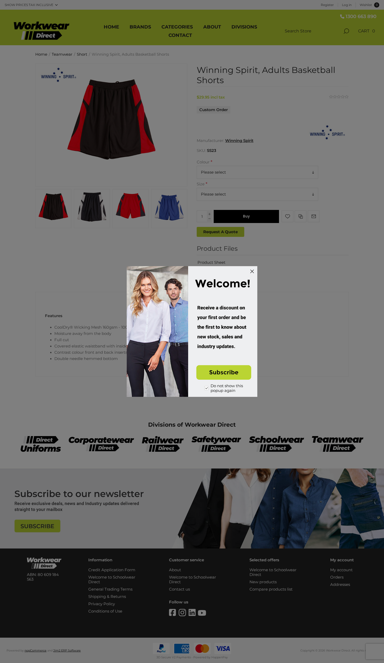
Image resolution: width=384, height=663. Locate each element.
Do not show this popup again (227, 388)
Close (252, 271)
